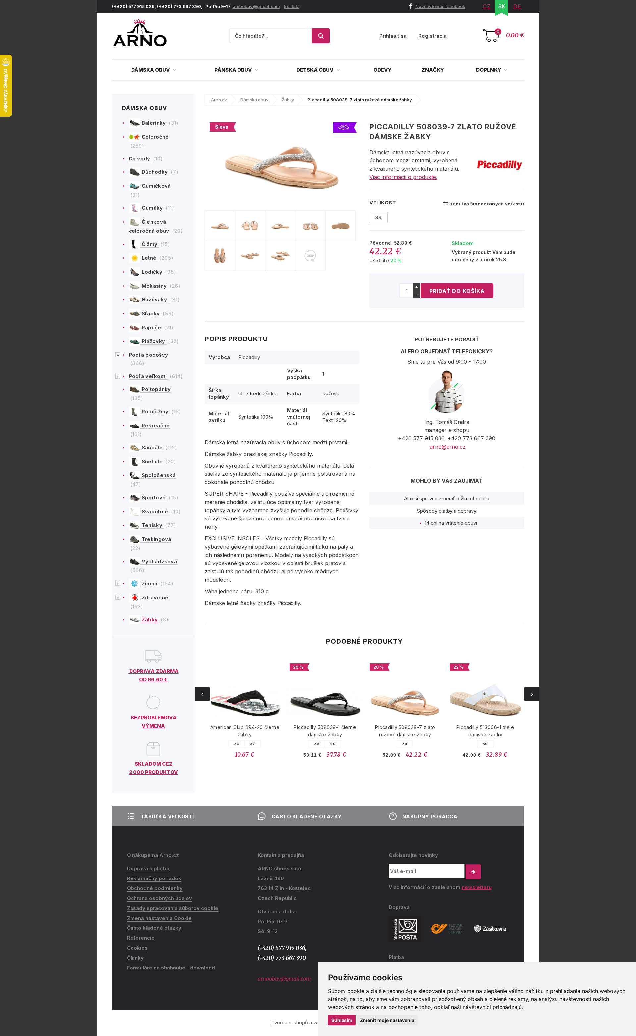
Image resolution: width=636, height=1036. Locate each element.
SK (502, 6)
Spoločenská (158, 475)
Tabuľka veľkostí (167, 816)
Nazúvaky (154, 299)
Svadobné (155, 511)
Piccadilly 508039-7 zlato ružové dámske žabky (405, 730)
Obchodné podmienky (155, 888)
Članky (135, 958)
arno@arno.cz (448, 446)
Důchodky (154, 172)
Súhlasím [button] (341, 1020)
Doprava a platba (148, 868)
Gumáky (152, 208)
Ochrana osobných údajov (159, 898)
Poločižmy (155, 411)
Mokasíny (154, 286)
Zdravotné (154, 597)
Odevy (382, 70)
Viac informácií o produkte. (403, 177)
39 (405, 744)
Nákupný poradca (430, 816)
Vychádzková (158, 561)
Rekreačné (155, 425)
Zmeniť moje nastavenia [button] (387, 1020)
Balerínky (153, 123)
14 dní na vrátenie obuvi (451, 523)
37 (252, 744)
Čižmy (149, 244)
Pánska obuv (233, 70)
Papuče (151, 327)
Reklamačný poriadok (154, 878)
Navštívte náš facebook (440, 6)
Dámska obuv (151, 70)
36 (236, 744)
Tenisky (152, 525)
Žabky (149, 619)
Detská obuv (315, 70)
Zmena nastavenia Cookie (159, 918)
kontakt (292, 6)
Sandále (152, 447)
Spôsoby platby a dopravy (446, 511)
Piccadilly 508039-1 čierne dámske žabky (325, 730)
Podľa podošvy (148, 355)
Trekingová (155, 539)
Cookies (137, 948)
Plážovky (153, 341)
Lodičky (152, 272)
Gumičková (155, 186)
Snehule (152, 461)
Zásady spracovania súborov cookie (172, 908)
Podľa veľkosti (149, 376)
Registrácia (432, 36)
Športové (153, 497)
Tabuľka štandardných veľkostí (487, 203)
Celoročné (154, 137)
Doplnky (489, 70)
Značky (432, 70)
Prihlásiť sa (393, 36)
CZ (487, 6)
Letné (149, 258)
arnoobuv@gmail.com (256, 6)
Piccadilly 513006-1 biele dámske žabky (485, 730)
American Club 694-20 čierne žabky (245, 730)
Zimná (149, 583)
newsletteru (477, 887)
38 (316, 744)
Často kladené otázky (307, 816)
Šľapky (150, 313)
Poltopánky (155, 389)
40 (333, 744)
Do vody (140, 159)
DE (517, 6)
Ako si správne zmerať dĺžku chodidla (446, 498)
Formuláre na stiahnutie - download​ (171, 968)
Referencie (141, 938)
